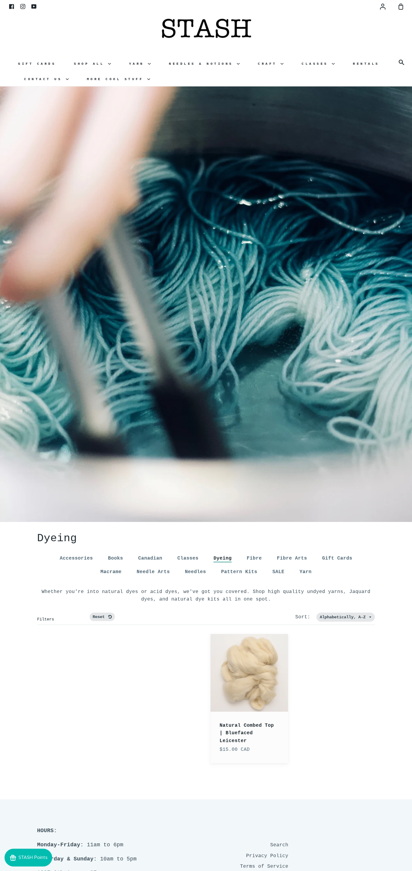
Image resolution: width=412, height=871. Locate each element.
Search (279, 845)
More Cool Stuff (117, 79)
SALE (278, 572)
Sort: (304, 617)
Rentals (366, 64)
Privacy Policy (267, 856)
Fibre (254, 558)
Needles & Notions (203, 64)
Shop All (91, 64)
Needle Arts (153, 572)
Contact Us (45, 79)
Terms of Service (264, 866)
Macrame (111, 572)
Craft (269, 64)
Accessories (76, 558)
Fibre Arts (292, 558)
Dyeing (223, 558)
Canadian (150, 558)
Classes (317, 64)
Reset (100, 616)
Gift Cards (37, 64)
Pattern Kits (239, 572)
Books (115, 558)
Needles (195, 572)
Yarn (138, 64)
